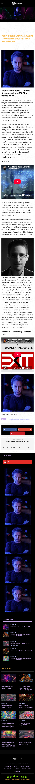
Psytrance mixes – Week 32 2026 (25, 724)
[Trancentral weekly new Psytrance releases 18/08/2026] (6, 634)
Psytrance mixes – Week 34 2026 (20, 627)
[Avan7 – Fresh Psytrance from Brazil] (6, 651)
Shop (15, 766)
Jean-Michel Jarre (25, 419)
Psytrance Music (6, 32)
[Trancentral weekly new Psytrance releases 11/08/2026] (6, 658)
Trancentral (5, 46)
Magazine (13, 624)
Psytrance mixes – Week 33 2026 (20, 643)
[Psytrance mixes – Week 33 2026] (6, 643)
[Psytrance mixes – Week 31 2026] (26, 734)
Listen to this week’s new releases (17, 442)
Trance (4, 422)
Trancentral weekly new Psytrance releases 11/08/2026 (20, 659)
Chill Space (7, 769)
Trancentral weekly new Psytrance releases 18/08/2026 (20, 635)
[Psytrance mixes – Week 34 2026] (6, 627)
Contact (16, 769)
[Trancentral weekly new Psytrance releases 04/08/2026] (8, 734)
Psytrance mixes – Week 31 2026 (25, 743)
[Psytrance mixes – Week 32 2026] (26, 715)
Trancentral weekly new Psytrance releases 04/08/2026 (8, 744)
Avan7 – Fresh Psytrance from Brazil (21, 651)
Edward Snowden (14, 419)
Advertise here (26, 769)
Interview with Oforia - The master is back (17, 448)
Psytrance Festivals (24, 764)
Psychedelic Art (25, 766)
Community (17, 771)
